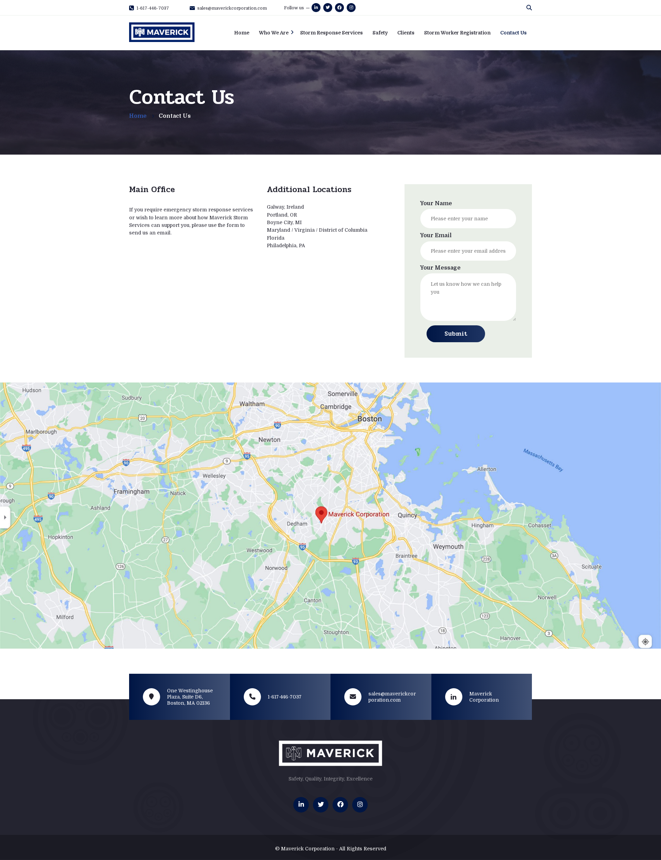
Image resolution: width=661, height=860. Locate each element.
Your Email (436, 235)
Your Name (436, 203)
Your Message (440, 268)
